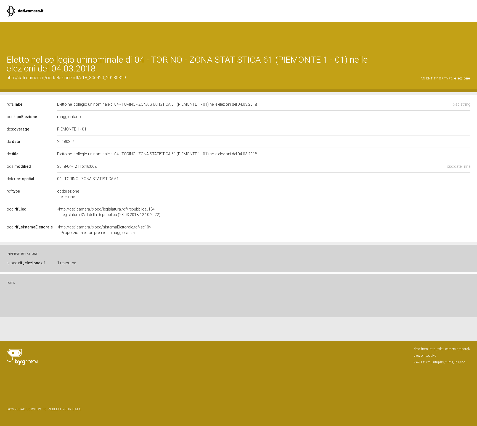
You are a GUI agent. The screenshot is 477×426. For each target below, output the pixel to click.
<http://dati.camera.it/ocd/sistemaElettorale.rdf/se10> (104, 230)
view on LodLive (425, 356)
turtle (449, 362)
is (26, 263)
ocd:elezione (68, 194)
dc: (18, 129)
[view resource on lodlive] (467, 35)
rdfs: (15, 104)
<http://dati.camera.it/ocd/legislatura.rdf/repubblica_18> (108, 212)
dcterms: (20, 179)
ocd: (22, 117)
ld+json (460, 362)
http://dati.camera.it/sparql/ (450, 349)
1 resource (66, 263)
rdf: (13, 191)
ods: (19, 166)
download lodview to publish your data (44, 409)
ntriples (438, 362)
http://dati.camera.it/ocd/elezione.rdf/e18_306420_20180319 (66, 77)
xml (428, 362)
